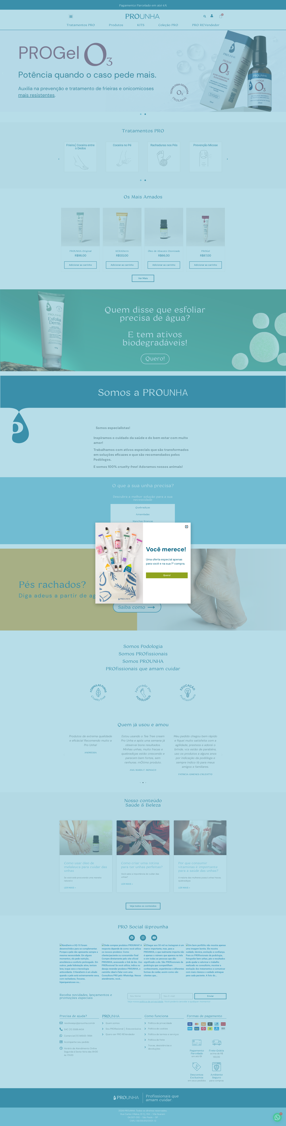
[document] (143, 563)
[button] (186, 527)
